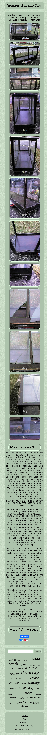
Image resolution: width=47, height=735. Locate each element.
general (32, 665)
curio (19, 660)
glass (24, 664)
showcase (18, 694)
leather (13, 688)
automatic (33, 697)
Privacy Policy (24, 726)
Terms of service (24, 729)
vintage (34, 702)
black (20, 668)
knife (14, 669)
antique (31, 668)
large (39, 665)
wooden (38, 694)
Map (24, 719)
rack (10, 694)
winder (34, 678)
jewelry (14, 673)
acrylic (12, 659)
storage (34, 682)
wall (12, 679)
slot (11, 703)
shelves (24, 706)
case (22, 687)
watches (22, 698)
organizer (21, 702)
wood (36, 659)
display (30, 673)
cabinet (14, 683)
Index (25, 716)
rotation (25, 679)
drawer (27, 660)
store (28, 693)
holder (13, 697)
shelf (30, 688)
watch (13, 664)
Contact (24, 722)
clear (24, 684)
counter (18, 679)
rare (37, 689)
